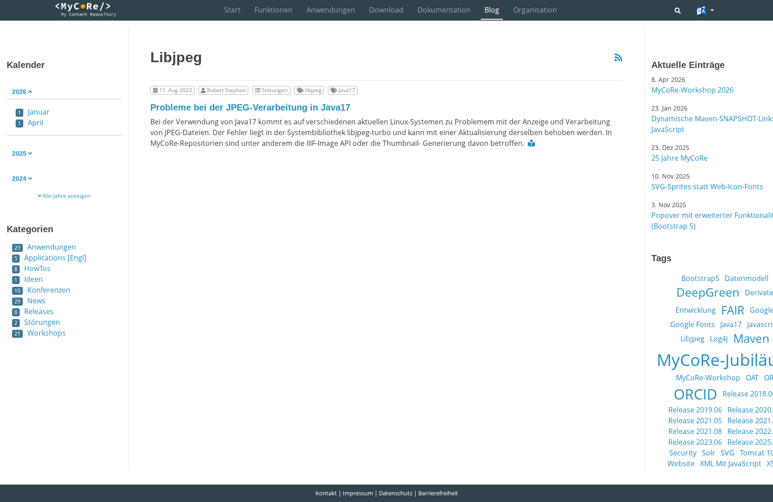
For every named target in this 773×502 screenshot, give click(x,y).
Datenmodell (747, 278)
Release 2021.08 (695, 431)
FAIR (732, 310)
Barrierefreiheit (438, 493)
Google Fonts (692, 324)
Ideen (28, 279)
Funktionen (274, 10)
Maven (751, 338)
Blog (491, 10)
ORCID (695, 394)
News (30, 301)
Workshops (40, 333)
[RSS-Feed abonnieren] (619, 58)
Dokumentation (444, 10)
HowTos (32, 268)
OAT (752, 378)
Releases (34, 311)
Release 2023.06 (695, 442)
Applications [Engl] (50, 258)
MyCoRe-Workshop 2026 (692, 90)
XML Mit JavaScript (730, 463)
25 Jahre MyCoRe (679, 158)
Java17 (731, 324)
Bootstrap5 (700, 278)
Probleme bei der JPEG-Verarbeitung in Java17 (250, 107)
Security (683, 453)
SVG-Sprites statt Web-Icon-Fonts (707, 186)
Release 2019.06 (695, 410)
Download (386, 10)
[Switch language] (705, 11)
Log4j (719, 339)
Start (232, 10)
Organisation (535, 10)
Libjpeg (692, 339)
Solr (708, 453)
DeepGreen (707, 292)
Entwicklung (695, 310)
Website (681, 463)
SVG (728, 453)
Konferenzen (42, 290)
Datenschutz (395, 493)
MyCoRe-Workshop (708, 378)
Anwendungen (330, 10)
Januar (34, 112)
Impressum (358, 493)
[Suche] (678, 10)
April (30, 123)
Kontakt (326, 493)
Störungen (37, 322)
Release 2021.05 (695, 420)
